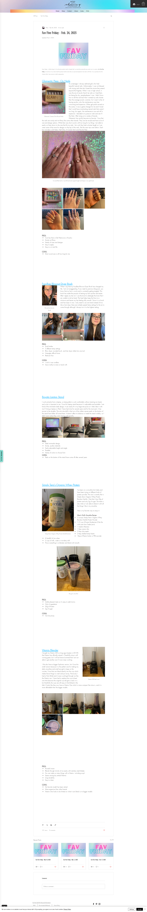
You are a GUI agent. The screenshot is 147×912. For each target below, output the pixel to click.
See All (111, 840)
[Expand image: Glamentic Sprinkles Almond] (52, 198)
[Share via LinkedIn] (51, 825)
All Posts (35, 16)
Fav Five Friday (44, 16)
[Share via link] (55, 825)
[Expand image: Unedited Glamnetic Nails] (52, 219)
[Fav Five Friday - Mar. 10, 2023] (46, 850)
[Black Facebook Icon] (93, 904)
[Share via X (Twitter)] (47, 825)
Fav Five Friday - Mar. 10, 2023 (43, 860)
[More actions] (104, 28)
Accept (139, 909)
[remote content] (73, 267)
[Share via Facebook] (43, 825)
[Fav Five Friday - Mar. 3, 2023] (73, 850)
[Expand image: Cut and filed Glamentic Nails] (73, 198)
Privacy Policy (67, 909)
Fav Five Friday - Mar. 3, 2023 (70, 860)
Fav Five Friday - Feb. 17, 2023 (98, 860)
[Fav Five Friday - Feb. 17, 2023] (101, 850)
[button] (143, 3)
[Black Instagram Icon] (99, 904)
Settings (132, 909)
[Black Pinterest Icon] (96, 904)
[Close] (145, 909)
